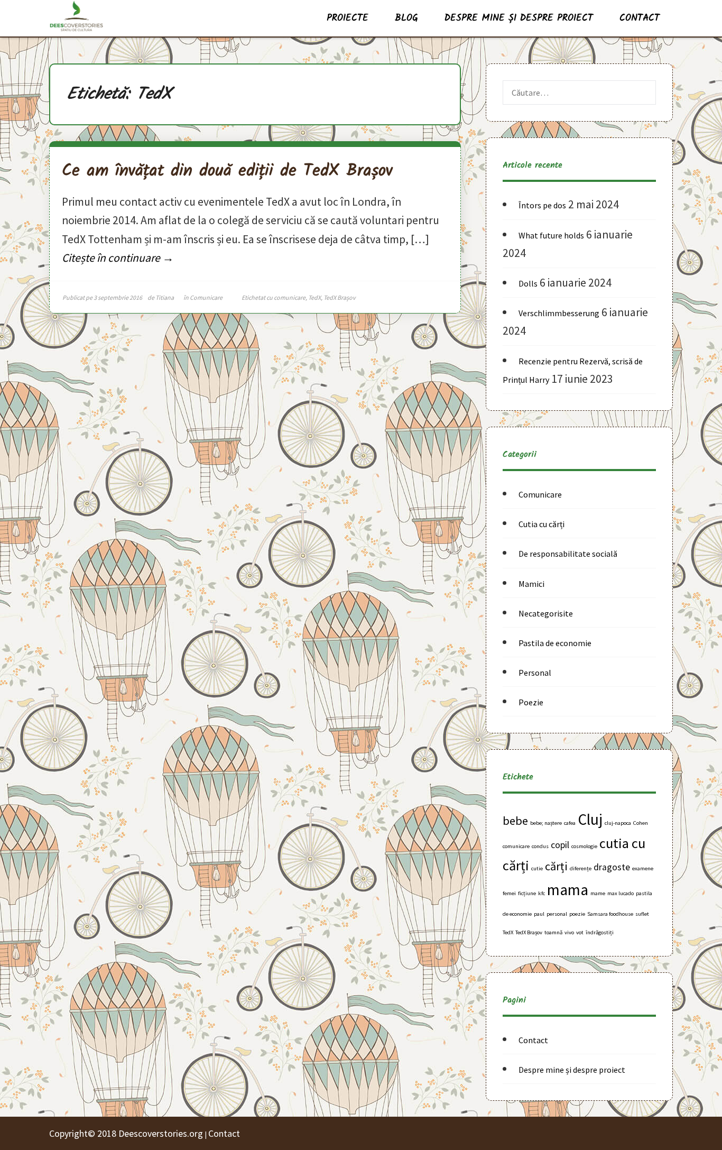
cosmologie (584, 846)
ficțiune (527, 893)
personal (557, 913)
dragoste (612, 867)
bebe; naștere (546, 823)
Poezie (531, 702)
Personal (535, 672)
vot (580, 932)
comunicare (290, 297)
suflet (642, 913)
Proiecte (347, 18)
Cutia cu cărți (541, 524)
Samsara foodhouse (610, 913)
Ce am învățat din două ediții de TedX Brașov (227, 171)
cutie (537, 868)
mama (567, 889)
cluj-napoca (618, 823)
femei (509, 893)
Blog (406, 18)
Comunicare (206, 297)
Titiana (164, 297)
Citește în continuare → (118, 258)
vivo (569, 932)
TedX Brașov (339, 297)
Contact (639, 18)
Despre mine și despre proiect (519, 18)
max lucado (620, 893)
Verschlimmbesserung (559, 313)
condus (540, 846)
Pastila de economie (555, 643)
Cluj (590, 819)
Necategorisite (546, 613)
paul (539, 913)
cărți (556, 866)
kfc (541, 893)
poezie (577, 913)
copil (560, 845)
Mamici (531, 583)
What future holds (551, 235)
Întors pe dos (542, 205)
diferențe (580, 868)
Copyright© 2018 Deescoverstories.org (127, 1133)
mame (597, 893)
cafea (570, 823)
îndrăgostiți (600, 932)
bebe (515, 820)
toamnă (553, 932)
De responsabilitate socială (568, 553)
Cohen (640, 823)
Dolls (528, 283)
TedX (314, 297)
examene (642, 868)
